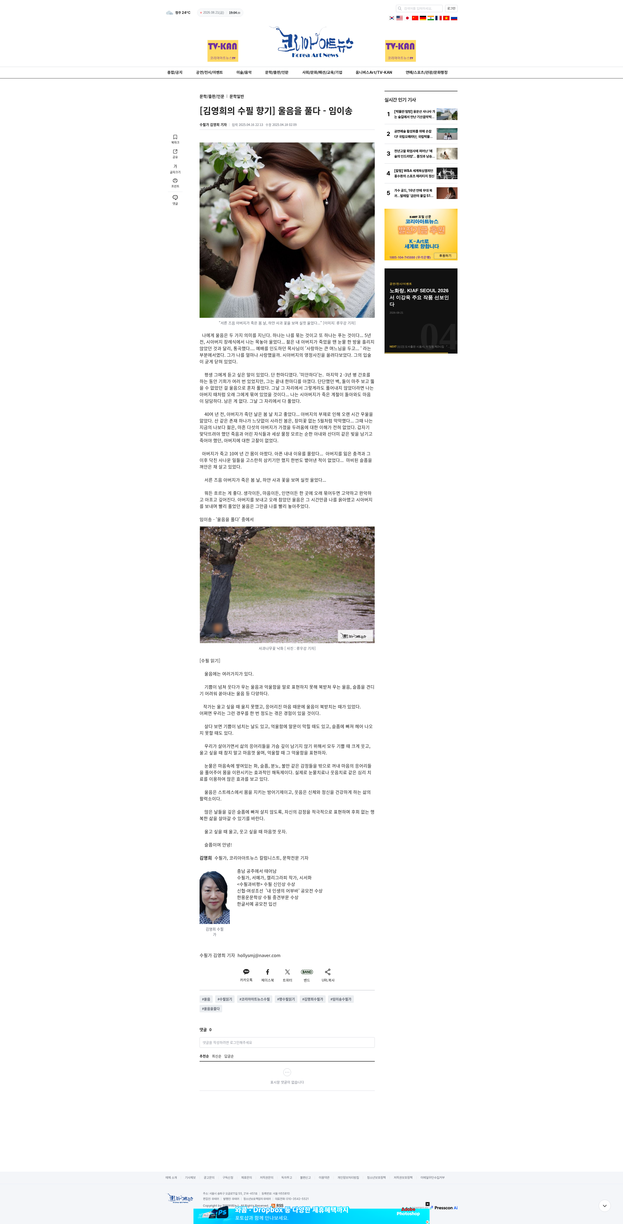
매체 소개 (171, 1177)
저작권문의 (266, 1177)
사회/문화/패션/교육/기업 (322, 72)
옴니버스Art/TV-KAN (374, 72)
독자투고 (286, 1177)
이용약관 (324, 1177)
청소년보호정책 (376, 1177)
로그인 (451, 8)
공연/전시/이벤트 (209, 72)
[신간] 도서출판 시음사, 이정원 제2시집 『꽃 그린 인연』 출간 (421, 297)
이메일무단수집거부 (433, 1177)
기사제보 (190, 1177)
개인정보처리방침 (348, 1177)
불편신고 (305, 1177)
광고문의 (209, 1177)
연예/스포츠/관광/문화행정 (427, 72)
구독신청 (227, 1177)
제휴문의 (246, 1177)
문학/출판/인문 (277, 72)
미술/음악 (244, 72)
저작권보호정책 (403, 1177)
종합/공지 (175, 72)
